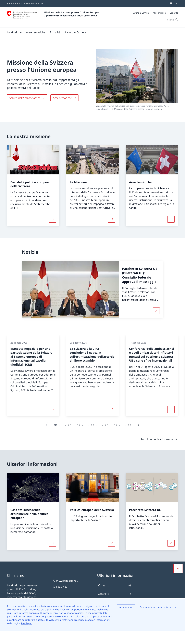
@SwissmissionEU (67, 580)
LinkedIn (61, 587)
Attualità (103, 594)
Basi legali (26, 623)
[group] (33, 375)
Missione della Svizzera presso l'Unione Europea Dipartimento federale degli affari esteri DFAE (72, 14)
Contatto (103, 585)
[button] (14, 32)
